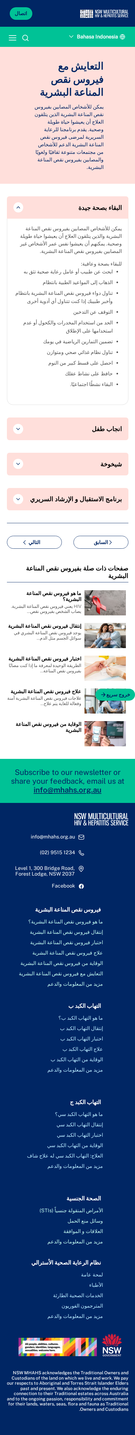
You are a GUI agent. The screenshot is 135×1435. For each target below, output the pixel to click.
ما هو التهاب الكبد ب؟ (80, 1018)
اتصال (21, 13)
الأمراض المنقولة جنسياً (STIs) (71, 1211)
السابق (101, 542)
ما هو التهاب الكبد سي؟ (79, 1114)
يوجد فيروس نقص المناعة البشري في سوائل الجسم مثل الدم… (47, 635)
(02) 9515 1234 (57, 852)
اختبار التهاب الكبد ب (81, 1039)
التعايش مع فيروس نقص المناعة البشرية (61, 974)
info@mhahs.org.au (67, 789)
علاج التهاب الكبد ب (82, 1049)
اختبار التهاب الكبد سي (80, 1135)
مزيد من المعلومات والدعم (75, 984)
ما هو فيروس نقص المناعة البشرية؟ (65, 922)
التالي (34, 542)
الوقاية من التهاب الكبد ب (77, 1059)
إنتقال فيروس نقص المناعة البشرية (66, 932)
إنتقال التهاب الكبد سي (80, 1125)
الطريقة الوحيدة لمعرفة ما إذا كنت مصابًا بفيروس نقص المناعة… (45, 668)
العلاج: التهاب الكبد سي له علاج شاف (65, 1156)
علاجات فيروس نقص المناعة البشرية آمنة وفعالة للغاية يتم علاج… (44, 701)
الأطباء (96, 1285)
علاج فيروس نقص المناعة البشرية (67, 953)
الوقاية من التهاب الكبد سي (75, 1145)
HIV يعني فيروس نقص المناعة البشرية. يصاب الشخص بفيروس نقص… (46, 609)
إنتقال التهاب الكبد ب (81, 1028)
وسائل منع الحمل (85, 1221)
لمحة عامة (92, 1275)
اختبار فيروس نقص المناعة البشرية (66, 942)
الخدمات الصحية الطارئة (78, 1295)
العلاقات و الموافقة (83, 1231)
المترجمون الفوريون (82, 1306)
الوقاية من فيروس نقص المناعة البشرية (61, 963)
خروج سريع (118, 695)
